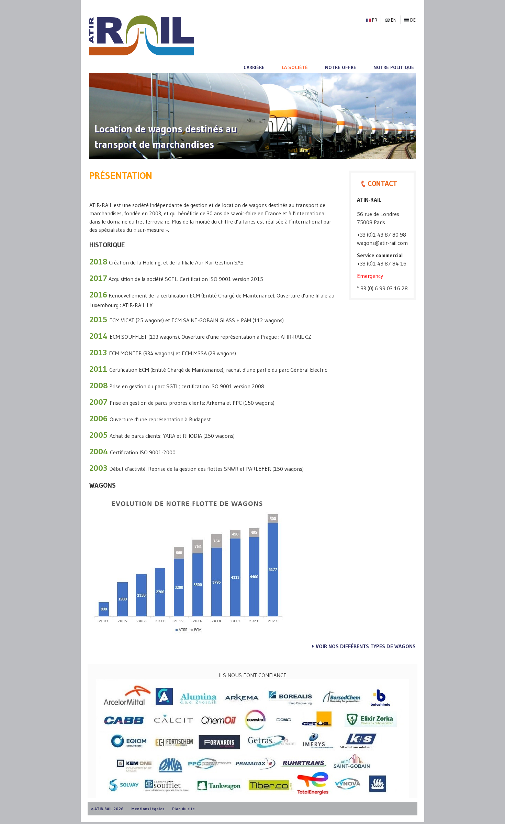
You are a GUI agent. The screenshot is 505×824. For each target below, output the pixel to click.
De (413, 20)
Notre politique (393, 67)
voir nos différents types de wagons (366, 646)
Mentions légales (147, 808)
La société (295, 67)
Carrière (254, 67)
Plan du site (183, 808)
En (393, 20)
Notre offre (340, 67)
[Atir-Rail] (141, 34)
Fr (374, 20)
